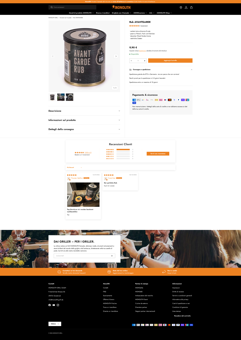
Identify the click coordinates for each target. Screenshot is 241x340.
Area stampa (176, 311)
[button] (191, 7)
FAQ (104, 291)
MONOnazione (139, 13)
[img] (72, 175)
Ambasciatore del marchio (144, 295)
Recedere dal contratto (182, 316)
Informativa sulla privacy (180, 299)
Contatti (105, 288)
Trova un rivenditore (109, 307)
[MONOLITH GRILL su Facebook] (50, 305)
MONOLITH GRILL (53, 17)
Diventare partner (141, 307)
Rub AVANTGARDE (78, 17)
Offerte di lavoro (108, 299)
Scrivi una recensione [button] (158, 154)
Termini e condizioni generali (182, 295)
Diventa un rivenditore (110, 311)
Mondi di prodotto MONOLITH (80, 13)
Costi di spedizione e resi (181, 303)
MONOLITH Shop (163, 13)
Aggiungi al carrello (170, 60)
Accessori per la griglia (65, 17)
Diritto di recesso (178, 291)
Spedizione (142, 51)
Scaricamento (107, 295)
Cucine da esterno (141, 303)
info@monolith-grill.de (55, 300)
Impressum (176, 288)
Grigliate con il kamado (120, 13)
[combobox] (72, 7)
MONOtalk (138, 291)
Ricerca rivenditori (103, 13)
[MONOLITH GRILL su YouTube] (54, 305)
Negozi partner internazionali (145, 311)
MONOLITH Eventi (141, 299)
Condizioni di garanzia (180, 307)
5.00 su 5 (88, 152)
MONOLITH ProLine (110, 303)
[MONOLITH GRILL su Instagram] (58, 305)
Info (150, 13)
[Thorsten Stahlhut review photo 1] (83, 194)
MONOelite (139, 288)
